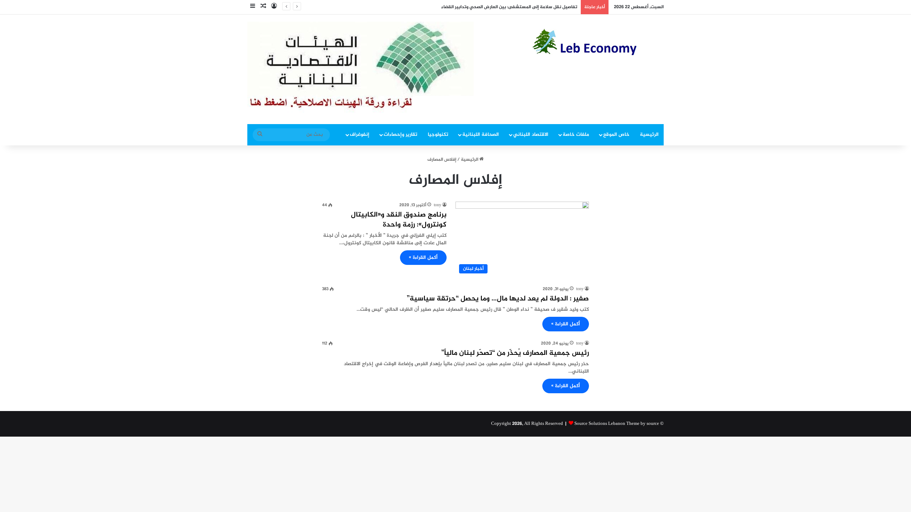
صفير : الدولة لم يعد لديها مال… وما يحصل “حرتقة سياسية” (498, 299)
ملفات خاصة (576, 134)
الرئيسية (649, 134)
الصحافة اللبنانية (480, 134)
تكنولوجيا (438, 134)
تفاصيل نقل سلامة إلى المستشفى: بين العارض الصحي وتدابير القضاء (509, 7)
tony (437, 205)
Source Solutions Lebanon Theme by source (616, 424)
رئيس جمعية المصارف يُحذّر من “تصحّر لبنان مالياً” (515, 353)
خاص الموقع (616, 134)
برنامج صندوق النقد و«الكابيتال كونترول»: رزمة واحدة (399, 220)
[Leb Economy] (598, 42)
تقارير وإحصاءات (400, 134)
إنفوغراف (359, 134)
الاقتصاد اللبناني (530, 134)
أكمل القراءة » (423, 258)
